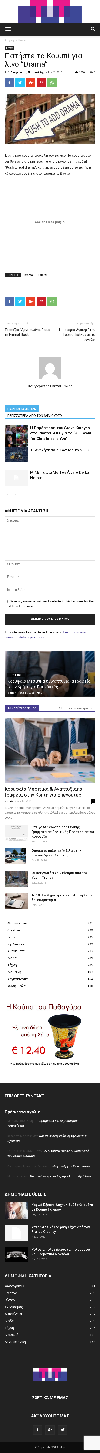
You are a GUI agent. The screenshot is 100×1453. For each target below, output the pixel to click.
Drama (28, 275)
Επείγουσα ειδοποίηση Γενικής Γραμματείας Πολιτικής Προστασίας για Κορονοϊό (63, 831)
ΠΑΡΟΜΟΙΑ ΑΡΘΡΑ (21, 409)
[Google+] (50, 1430)
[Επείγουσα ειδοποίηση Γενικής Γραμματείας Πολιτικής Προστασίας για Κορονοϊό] (16, 833)
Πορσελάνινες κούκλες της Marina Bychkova (60, 1176)
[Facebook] (37, 1430)
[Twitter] (62, 1430)
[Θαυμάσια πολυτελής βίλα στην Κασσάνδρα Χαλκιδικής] (15, 856)
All (60, 708)
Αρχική (9, 40)
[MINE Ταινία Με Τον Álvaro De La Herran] (16, 478)
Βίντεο (22, 40)
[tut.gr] (50, 11)
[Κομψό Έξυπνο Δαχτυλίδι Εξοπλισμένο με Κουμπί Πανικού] (16, 1210)
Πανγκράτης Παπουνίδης (27, 72)
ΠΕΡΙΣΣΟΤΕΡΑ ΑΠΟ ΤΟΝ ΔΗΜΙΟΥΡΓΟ (34, 416)
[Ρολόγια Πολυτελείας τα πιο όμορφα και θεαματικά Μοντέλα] (16, 1254)
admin (12, 692)
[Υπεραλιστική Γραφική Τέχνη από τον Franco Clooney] (16, 1233)
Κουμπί (42, 275)
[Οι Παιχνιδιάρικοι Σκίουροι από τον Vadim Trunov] (16, 879)
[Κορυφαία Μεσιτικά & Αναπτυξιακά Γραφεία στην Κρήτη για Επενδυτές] (50, 750)
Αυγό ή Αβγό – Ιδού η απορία (73, 1166)
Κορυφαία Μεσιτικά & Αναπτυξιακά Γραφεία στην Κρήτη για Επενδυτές (43, 792)
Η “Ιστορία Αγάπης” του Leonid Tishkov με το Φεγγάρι (77, 335)
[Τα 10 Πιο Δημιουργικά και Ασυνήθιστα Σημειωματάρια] (16, 901)
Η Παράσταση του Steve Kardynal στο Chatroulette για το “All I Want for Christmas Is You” (60, 433)
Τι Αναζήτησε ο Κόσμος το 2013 (59, 450)
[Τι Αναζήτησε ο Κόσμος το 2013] (16, 454)
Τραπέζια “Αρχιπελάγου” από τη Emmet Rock (27, 332)
